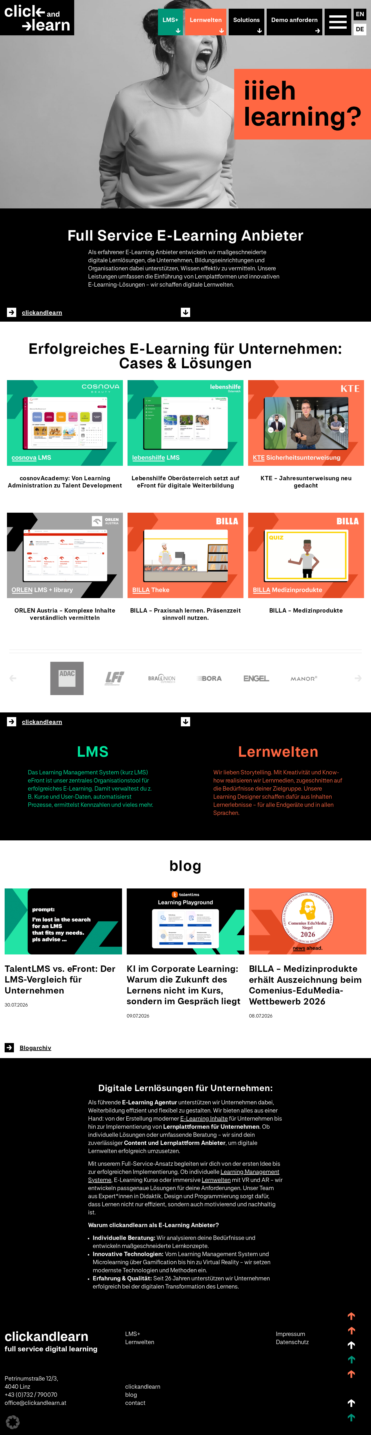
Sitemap (338, 22)
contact (135, 1403)
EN (360, 14)
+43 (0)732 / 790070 (31, 1395)
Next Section (185, 312)
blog (131, 1395)
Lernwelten (206, 20)
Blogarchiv (35, 1048)
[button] (13, 1422)
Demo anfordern (294, 20)
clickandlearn (42, 313)
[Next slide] (356, 678)
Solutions (246, 20)
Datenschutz (292, 1342)
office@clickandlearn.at (35, 1403)
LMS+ (170, 20)
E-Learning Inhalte (204, 1119)
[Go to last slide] (15, 678)
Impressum (290, 1334)
